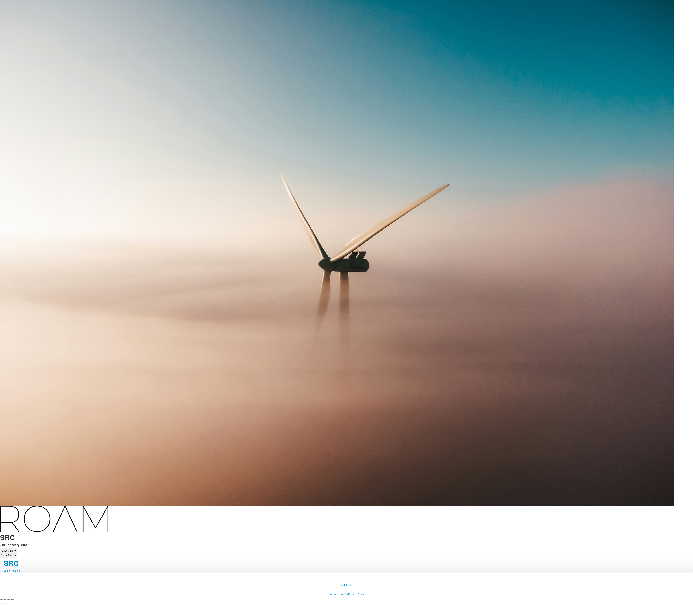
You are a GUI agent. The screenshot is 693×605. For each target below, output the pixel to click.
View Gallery (8, 550)
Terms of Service (338, 594)
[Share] (5, 599)
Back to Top (346, 585)
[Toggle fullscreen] (8, 599)
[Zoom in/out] (12, 599)
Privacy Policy (356, 594)
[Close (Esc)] (1, 599)
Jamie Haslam (12, 570)
